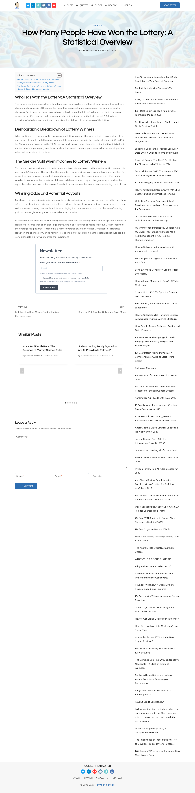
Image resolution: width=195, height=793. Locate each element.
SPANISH (88, 778)
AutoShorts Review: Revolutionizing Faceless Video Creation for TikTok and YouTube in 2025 (155, 484)
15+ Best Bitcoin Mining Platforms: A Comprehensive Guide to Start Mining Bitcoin (154, 356)
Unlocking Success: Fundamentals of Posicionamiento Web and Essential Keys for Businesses (156, 205)
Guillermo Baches (89, 50)
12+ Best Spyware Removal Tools (152, 529)
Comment (22, 436)
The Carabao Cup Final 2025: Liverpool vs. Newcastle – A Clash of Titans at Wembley (157, 663)
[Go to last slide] (22, 371)
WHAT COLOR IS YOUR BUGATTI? (153, 559)
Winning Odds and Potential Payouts (33, 89)
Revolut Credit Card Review (149, 701)
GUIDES (98, 5)
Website (97, 476)
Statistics (97, 26)
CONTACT (117, 778)
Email (58, 476)
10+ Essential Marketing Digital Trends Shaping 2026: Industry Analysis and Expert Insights (155, 341)
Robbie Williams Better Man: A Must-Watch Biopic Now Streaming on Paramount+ (154, 679)
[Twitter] (28, 5)
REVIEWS (112, 5)
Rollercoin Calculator (146, 368)
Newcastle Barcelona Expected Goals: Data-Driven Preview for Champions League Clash (155, 137)
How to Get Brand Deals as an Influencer (157, 618)
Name (20, 476)
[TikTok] (38, 5)
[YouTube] (54, 5)
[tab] (65, 403)
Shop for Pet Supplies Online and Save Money (103, 309)
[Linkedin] (48, 5)
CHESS (70, 5)
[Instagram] (43, 5)
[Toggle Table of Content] (58, 75)
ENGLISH (77, 778)
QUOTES (84, 5)
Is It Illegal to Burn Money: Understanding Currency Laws (37, 311)
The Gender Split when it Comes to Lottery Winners (39, 86)
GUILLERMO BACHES (97, 766)
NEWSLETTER (170, 5)
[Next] (120, 371)
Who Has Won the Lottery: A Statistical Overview (38, 79)
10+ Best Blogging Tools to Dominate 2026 (157, 182)
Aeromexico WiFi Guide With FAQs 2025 (155, 397)
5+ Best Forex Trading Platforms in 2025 (156, 450)
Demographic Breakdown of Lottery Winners (36, 82)
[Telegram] (33, 5)
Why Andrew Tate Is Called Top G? (153, 566)
